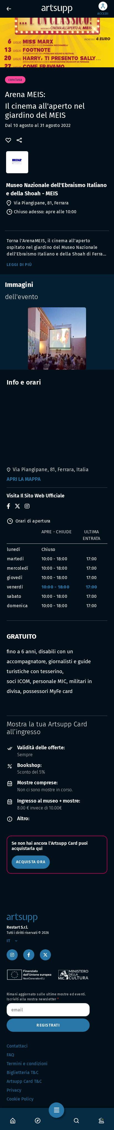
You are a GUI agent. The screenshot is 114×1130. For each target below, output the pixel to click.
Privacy (14, 1090)
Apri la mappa (24, 479)
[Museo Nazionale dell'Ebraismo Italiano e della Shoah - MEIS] (57, 165)
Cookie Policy (20, 1099)
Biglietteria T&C (22, 1072)
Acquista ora (30, 862)
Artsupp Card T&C (24, 1081)
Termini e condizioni (27, 1063)
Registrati (48, 1025)
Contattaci (17, 1046)
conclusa (15, 80)
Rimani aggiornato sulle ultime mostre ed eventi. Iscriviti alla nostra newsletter (46, 996)
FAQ (10, 1054)
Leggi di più (19, 264)
